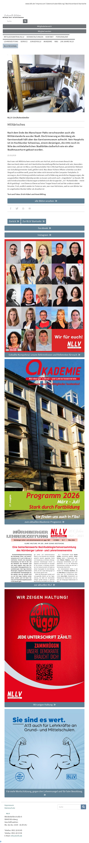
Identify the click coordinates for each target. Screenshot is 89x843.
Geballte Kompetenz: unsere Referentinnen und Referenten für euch (43, 354)
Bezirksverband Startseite (76, 3)
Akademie (48, 41)
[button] (10, 208)
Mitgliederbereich (44, 26)
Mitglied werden (44, 31)
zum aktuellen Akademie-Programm (43, 521)
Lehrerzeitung (11, 41)
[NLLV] (13, 11)
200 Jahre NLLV (67, 41)
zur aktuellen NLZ (43, 584)
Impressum (40, 3)
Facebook (43, 228)
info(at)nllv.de (16, 835)
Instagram (43, 234)
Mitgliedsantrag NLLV (14, 37)
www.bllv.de (30, 3)
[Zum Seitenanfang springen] (1, 841)
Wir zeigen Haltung (43, 704)
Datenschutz (10, 808)
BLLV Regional (10, 46)
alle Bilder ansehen (45, 200)
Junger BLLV (35, 41)
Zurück (12, 221)
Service (24, 41)
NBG (56, 41)
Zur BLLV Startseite (32, 221)
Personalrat (62, 37)
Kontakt (50, 37)
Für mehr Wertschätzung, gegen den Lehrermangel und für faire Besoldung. (44, 791)
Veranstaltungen (35, 37)
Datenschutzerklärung (55, 3)
